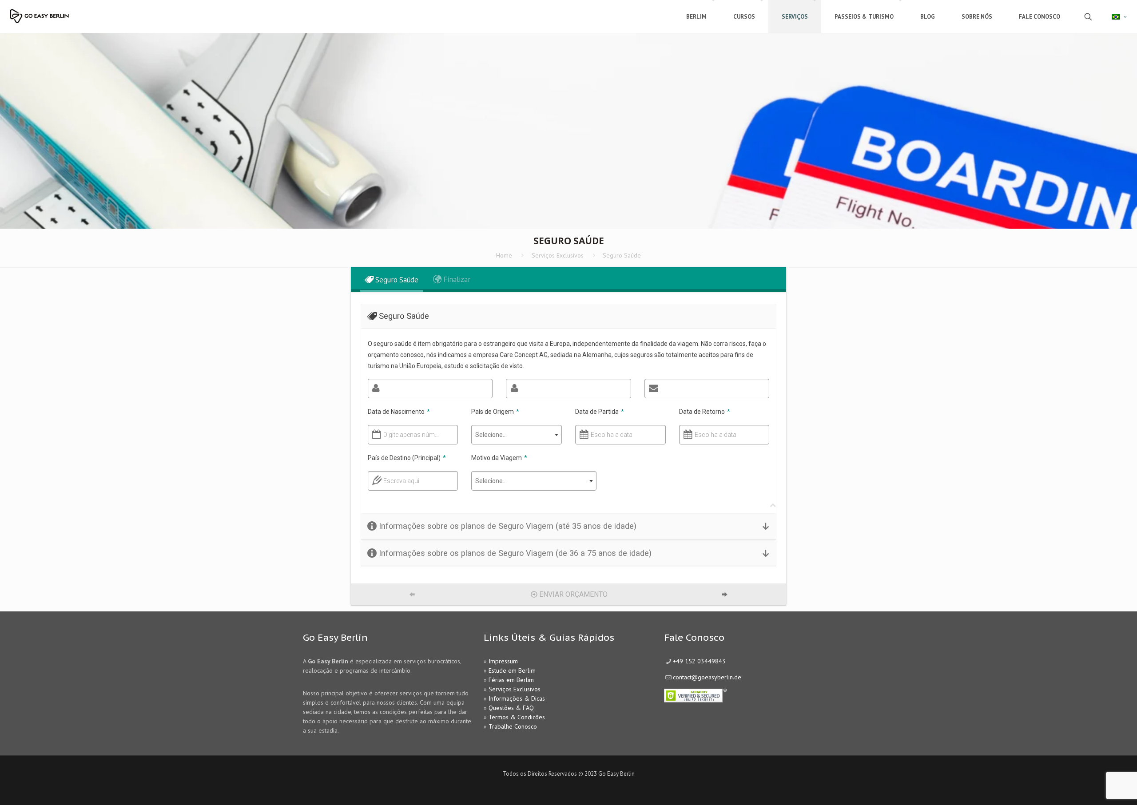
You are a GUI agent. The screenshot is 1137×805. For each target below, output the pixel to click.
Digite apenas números (411, 434)
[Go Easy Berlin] (64, 12)
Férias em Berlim (511, 680)
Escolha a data (611, 434)
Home (504, 255)
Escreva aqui (401, 480)
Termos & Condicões (517, 717)
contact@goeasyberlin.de (707, 677)
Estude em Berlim (512, 670)
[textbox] (516, 434)
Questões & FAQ (511, 708)
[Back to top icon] (1094, 786)
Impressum (503, 661)
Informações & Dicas (517, 698)
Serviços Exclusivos (558, 255)
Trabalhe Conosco (513, 726)
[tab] (391, 279)
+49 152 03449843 (699, 661)
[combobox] (516, 434)
